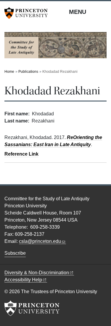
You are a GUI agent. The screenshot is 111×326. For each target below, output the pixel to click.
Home (9, 72)
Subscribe (15, 253)
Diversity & (36, 272)
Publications (28, 72)
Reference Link (21, 153)
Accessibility (23, 279)
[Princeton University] (28, 13)
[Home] (55, 47)
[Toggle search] (102, 11)
